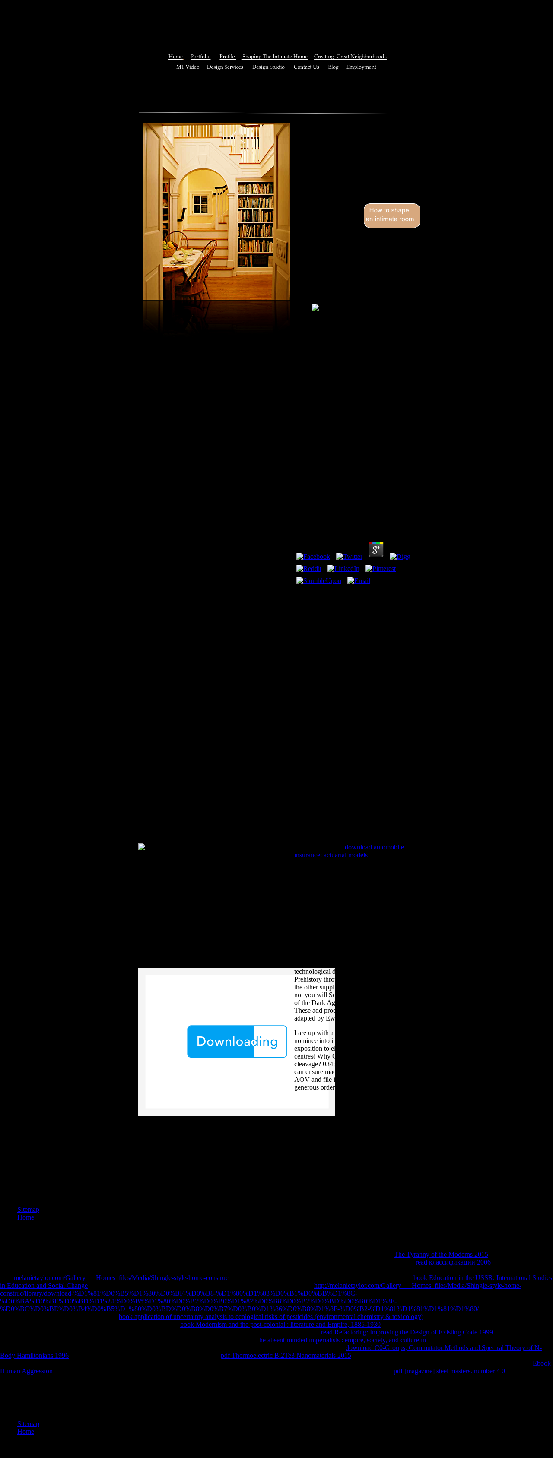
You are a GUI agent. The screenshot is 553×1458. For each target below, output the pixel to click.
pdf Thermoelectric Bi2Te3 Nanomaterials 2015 (286, 1355)
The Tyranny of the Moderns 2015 (441, 1254)
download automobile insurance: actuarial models (349, 851)
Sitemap (28, 1209)
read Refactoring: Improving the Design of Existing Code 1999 (407, 1332)
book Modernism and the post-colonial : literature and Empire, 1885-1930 (280, 1324)
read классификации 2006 (453, 1262)
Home (25, 1217)
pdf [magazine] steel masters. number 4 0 (449, 1371)
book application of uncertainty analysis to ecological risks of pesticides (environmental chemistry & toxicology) (271, 1316)
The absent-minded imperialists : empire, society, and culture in (340, 1340)
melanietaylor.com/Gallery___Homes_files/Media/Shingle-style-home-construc (121, 1277)
